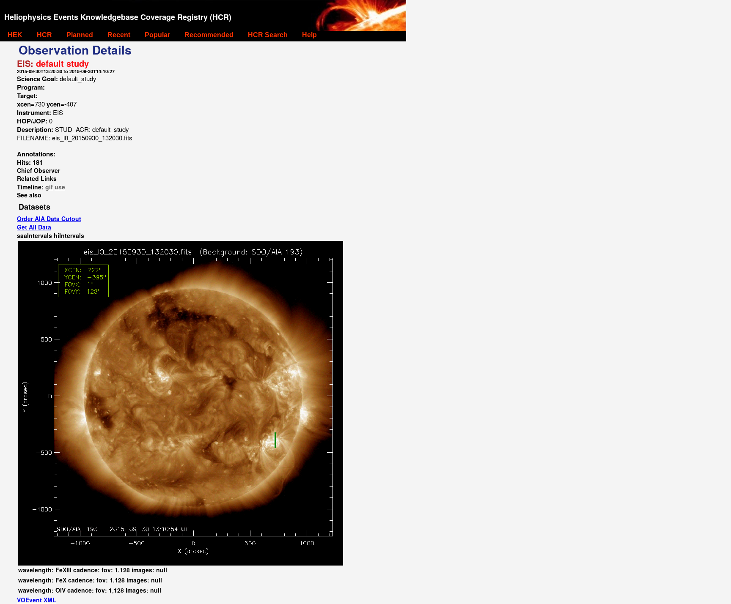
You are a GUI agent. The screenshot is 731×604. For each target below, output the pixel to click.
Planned (79, 34)
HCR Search (268, 34)
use (60, 187)
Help (309, 34)
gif (49, 187)
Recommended (209, 34)
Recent (118, 34)
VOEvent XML (36, 600)
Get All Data (34, 227)
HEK (15, 34)
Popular (157, 34)
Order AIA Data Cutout (49, 218)
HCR (44, 34)
